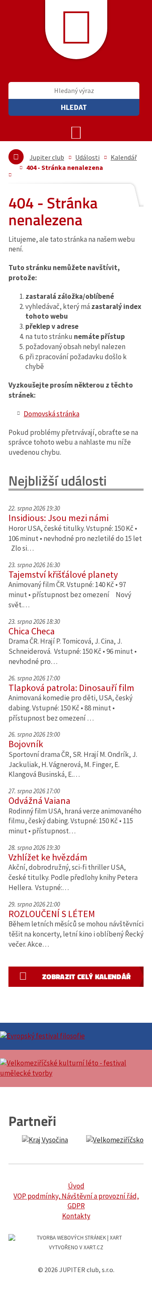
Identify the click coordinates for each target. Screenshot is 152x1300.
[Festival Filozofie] (76, 1036)
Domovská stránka (51, 413)
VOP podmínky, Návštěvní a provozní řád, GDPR (76, 1201)
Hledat (74, 107)
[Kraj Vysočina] (45, 1140)
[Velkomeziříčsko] (119, 1140)
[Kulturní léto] (76, 1068)
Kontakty (76, 1216)
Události (87, 157)
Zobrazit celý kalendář (86, 976)
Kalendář (124, 157)
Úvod (76, 1186)
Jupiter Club (76, 29)
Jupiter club (47, 157)
